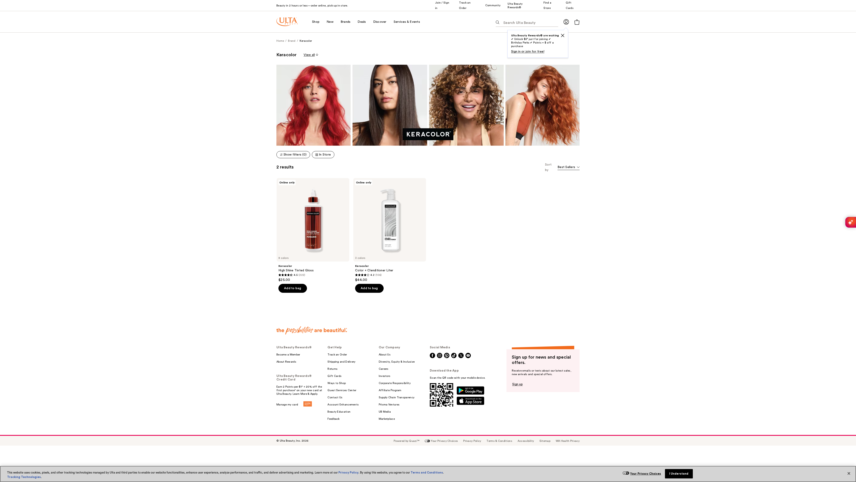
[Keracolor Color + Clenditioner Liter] (389, 230)
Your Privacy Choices (645, 473)
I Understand (679, 473)
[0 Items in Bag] (577, 22)
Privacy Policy (348, 472)
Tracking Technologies (24, 477)
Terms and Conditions (427, 472)
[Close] (849, 473)
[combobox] (569, 167)
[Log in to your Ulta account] (566, 22)
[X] (562, 35)
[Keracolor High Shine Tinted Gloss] (313, 230)
